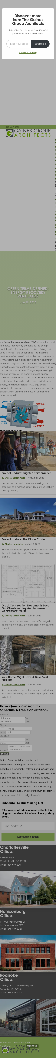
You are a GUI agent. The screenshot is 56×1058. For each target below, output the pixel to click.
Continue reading (28, 52)
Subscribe (40, 43)
